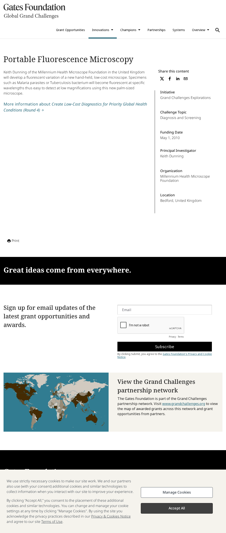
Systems (179, 30)
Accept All (177, 508)
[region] (113, 501)
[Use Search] (217, 30)
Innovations (100, 30)
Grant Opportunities (70, 30)
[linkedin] (178, 79)
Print (15, 240)
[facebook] (170, 79)
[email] (186, 79)
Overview (198, 30)
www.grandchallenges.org (183, 403)
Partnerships (156, 30)
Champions (128, 30)
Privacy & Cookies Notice (111, 516)
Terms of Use (51, 521)
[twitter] (162, 79)
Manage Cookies (177, 492)
